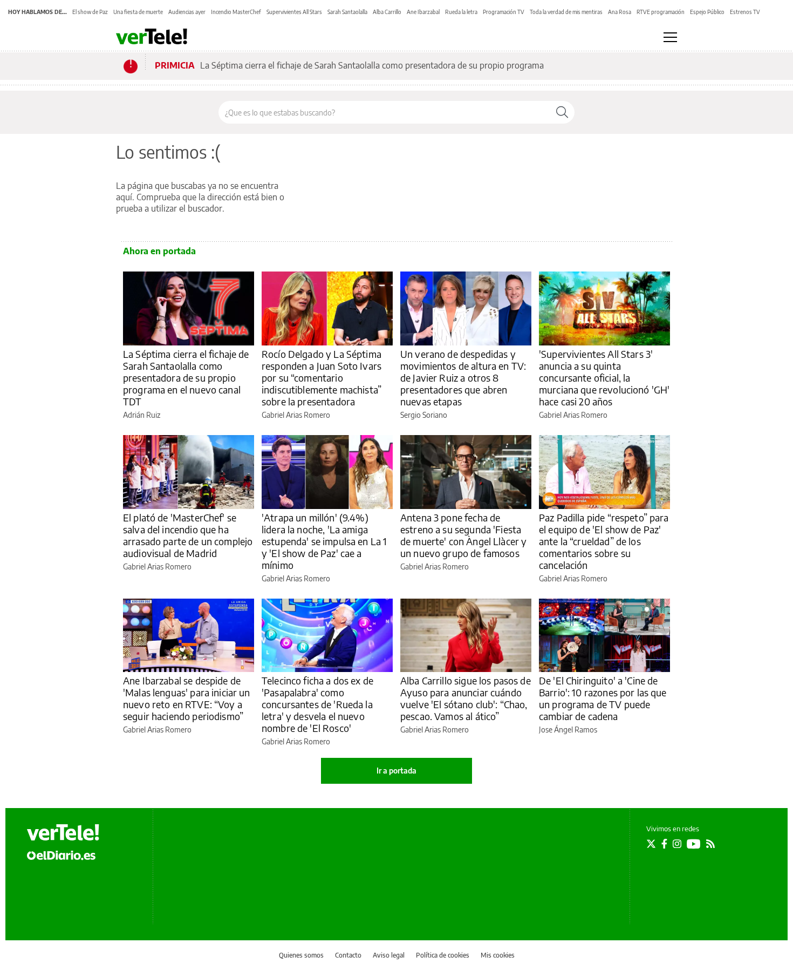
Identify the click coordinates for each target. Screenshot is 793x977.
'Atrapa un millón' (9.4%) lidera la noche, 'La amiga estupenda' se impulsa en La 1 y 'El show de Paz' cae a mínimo (324, 541)
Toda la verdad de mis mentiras (566, 12)
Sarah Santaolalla (347, 12)
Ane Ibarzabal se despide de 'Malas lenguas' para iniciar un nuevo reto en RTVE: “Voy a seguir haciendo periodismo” (186, 698)
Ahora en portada (159, 251)
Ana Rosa (619, 12)
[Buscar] (562, 112)
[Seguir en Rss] (710, 844)
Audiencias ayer (187, 12)
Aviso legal (389, 955)
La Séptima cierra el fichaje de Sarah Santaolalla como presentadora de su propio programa (372, 65)
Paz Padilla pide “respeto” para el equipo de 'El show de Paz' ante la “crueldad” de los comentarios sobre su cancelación (604, 541)
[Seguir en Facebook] (664, 844)
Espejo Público (707, 12)
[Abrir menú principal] (670, 37)
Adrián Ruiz (141, 414)
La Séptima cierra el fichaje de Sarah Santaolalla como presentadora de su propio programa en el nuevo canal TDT (186, 378)
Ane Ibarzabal (423, 12)
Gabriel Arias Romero (296, 414)
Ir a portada (396, 770)
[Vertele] (63, 832)
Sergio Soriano (423, 414)
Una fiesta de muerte (138, 12)
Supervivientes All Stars (294, 12)
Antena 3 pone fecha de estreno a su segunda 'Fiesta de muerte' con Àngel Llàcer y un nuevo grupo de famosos (463, 535)
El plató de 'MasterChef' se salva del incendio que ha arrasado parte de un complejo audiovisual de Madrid (187, 535)
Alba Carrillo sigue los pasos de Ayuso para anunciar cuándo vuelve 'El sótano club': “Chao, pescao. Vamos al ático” (465, 698)
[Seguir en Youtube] (694, 844)
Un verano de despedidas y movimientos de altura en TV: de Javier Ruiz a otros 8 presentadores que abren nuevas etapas (463, 378)
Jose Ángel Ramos (568, 729)
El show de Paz (90, 12)
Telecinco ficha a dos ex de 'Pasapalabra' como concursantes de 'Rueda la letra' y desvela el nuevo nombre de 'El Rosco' (317, 704)
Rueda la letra (461, 12)
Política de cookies (442, 955)
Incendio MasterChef (236, 12)
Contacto (348, 955)
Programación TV (503, 12)
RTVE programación (661, 12)
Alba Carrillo (387, 12)
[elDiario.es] (61, 855)
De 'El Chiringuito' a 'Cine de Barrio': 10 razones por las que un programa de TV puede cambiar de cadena (603, 698)
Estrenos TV (745, 12)
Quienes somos (301, 955)
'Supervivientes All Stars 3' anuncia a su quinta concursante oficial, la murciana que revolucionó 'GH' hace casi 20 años (604, 378)
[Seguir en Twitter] (651, 844)
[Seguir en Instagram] (677, 844)
